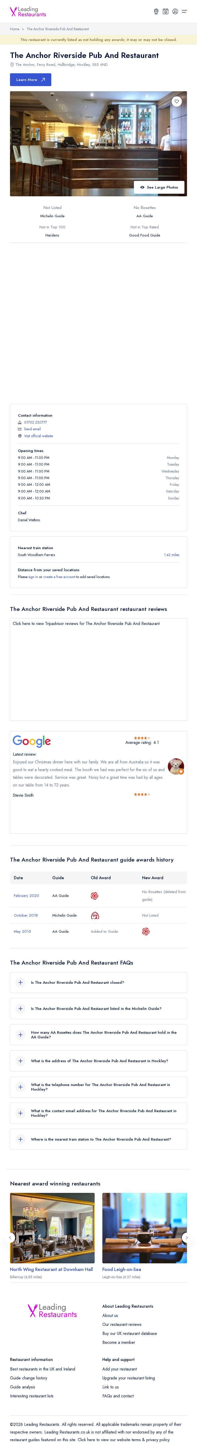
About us (110, 1315)
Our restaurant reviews (122, 1324)
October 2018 (26, 915)
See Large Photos (162, 187)
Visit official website (38, 435)
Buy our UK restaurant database (129, 1333)
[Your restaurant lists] (166, 11)
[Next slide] (187, 1238)
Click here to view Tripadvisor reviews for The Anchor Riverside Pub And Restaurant (86, 624)
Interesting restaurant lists (32, 1396)
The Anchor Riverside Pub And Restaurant (58, 29)
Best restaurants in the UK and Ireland (42, 1369)
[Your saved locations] (156, 11)
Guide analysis (22, 1387)
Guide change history (28, 1378)
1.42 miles (171, 554)
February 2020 (26, 895)
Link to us (110, 1387)
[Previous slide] (10, 1238)
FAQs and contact (118, 1396)
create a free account (59, 576)
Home (14, 29)
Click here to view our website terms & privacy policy (123, 1440)
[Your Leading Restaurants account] (175, 11)
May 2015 (22, 931)
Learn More (26, 80)
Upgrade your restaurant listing (128, 1378)
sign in (33, 576)
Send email (32, 429)
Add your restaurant (119, 1369)
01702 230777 (35, 422)
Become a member (118, 1342)
